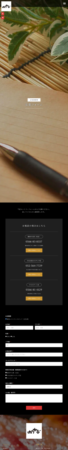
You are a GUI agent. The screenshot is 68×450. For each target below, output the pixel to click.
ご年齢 (7, 342)
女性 (13, 337)
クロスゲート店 (12, 378)
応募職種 (8, 316)
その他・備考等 (10, 393)
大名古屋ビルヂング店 (14, 375)
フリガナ (38, 324)
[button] (64, 3)
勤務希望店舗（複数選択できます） (16, 370)
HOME (5, 448)
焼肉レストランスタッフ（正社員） (18, 319)
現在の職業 (9, 383)
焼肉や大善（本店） (13, 373)
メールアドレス (10, 360)
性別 (7, 334)
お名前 (7, 324)
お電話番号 (9, 351)
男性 (8, 337)
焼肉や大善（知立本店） (43, 448)
